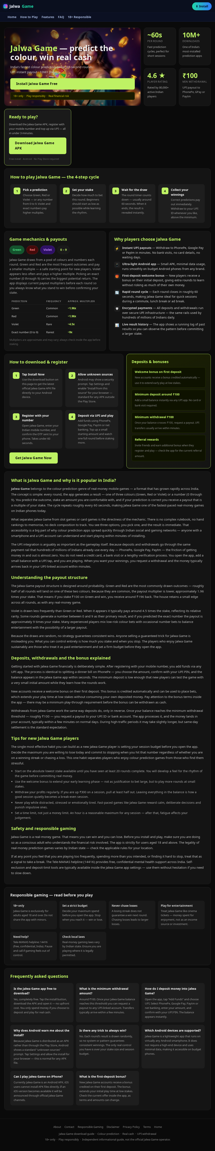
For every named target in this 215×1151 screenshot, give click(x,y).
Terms (147, 1127)
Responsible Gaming (90, 1127)
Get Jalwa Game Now (33, 458)
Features (48, 17)
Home (12, 17)
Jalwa (21, 6)
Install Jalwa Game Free (36, 83)
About (57, 1127)
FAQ (61, 17)
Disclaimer (113, 1127)
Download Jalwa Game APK (34, 146)
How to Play (29, 17)
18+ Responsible (79, 17)
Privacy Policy (131, 1127)
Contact (69, 1127)
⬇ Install (202, 6)
